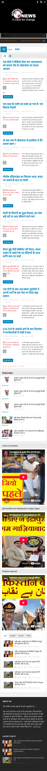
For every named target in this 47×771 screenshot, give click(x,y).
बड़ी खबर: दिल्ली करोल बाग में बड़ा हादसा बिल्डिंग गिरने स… (27, 418)
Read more (7, 97)
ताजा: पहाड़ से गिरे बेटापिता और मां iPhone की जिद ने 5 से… (29, 683)
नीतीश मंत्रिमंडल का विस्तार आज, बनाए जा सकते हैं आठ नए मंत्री (23, 178)
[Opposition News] (23, 15)
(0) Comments (35, 646)
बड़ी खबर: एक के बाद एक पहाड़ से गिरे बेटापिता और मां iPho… (25, 40)
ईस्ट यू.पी (12, 636)
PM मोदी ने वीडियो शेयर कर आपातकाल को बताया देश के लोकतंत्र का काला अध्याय (22, 65)
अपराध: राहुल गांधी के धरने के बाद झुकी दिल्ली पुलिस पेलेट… (29, 405)
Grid (5, 56)
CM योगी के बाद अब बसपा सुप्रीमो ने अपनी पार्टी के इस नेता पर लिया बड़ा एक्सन (21, 292)
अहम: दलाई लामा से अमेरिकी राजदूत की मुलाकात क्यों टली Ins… (28, 652)
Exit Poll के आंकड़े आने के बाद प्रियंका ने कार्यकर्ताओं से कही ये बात (22, 330)
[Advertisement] (23, 25)
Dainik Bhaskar (14, 72)
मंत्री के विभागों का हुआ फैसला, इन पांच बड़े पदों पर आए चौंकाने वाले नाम (22, 214)
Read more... (5, 385)
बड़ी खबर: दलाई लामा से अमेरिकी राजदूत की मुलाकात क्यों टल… (28, 642)
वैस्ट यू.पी (21, 636)
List (10, 56)
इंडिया (5, 636)
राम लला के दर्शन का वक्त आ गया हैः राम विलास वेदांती (23, 105)
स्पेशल (28, 636)
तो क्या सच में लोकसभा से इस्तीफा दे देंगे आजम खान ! (23, 142)
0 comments (8, 75)
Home (10, 49)
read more (37, 726)
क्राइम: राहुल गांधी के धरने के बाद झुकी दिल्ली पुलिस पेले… (29, 379)
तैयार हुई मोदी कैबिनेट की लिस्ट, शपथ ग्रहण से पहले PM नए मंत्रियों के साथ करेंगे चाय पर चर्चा (22, 253)
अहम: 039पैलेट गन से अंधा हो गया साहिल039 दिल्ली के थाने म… (29, 432)
